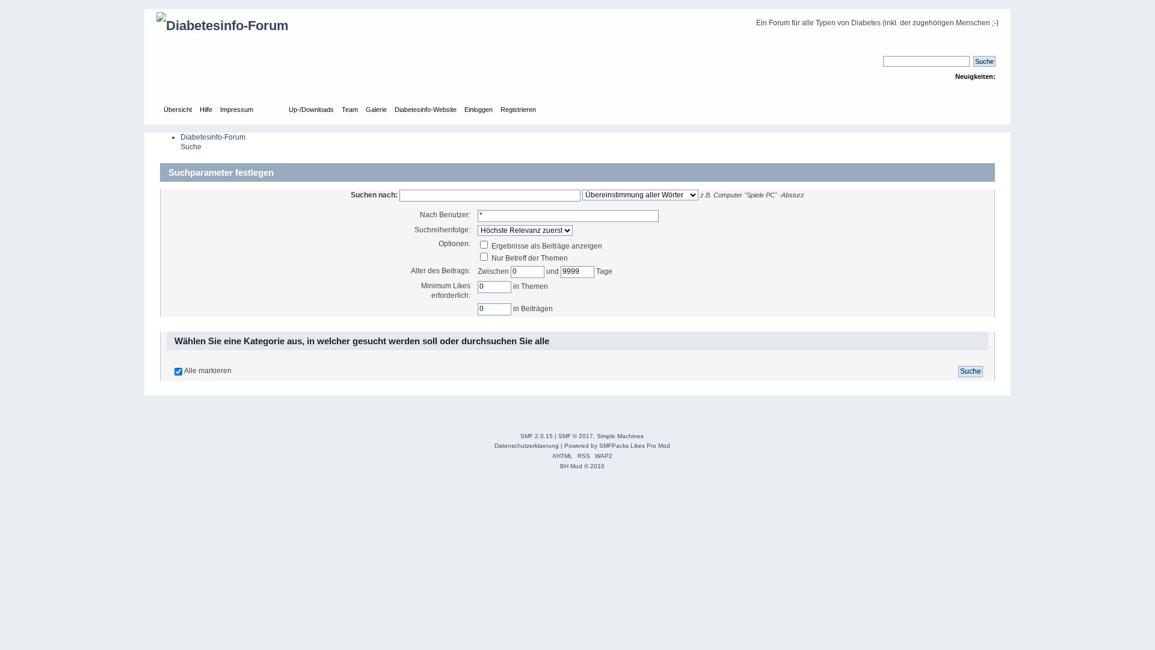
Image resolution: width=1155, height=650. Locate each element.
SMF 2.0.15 (536, 436)
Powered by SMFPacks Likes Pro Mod (617, 445)
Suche (191, 147)
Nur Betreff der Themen (529, 258)
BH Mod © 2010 (582, 466)
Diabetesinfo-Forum (212, 137)
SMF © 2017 (575, 436)
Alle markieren (208, 371)
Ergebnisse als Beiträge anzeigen (546, 246)
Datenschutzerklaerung (526, 445)
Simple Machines (620, 436)
